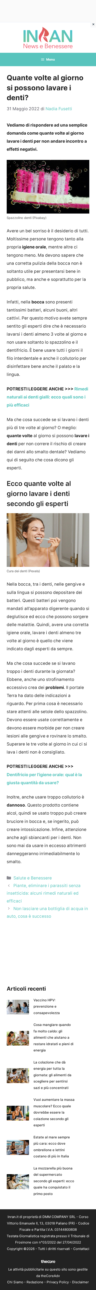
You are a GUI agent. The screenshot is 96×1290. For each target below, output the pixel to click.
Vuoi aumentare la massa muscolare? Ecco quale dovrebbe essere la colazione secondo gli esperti (54, 1112)
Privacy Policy (58, 1282)
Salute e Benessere (32, 878)
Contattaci (81, 1249)
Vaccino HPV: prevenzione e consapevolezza (46, 1006)
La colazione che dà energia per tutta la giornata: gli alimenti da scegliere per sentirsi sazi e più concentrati (52, 1075)
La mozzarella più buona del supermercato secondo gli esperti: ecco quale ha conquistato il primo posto (53, 1181)
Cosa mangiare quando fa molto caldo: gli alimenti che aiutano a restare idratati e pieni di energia (53, 1037)
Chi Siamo (15, 1282)
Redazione (35, 1282)
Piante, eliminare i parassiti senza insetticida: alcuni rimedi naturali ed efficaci (44, 893)
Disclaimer (80, 1282)
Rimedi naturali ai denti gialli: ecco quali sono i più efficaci (47, 397)
